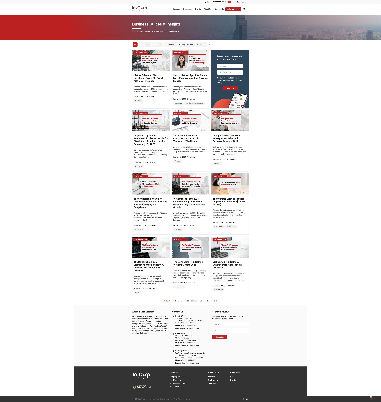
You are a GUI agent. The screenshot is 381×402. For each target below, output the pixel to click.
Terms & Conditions (184, 399)
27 (208, 301)
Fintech (137, 292)
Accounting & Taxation (178, 383)
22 (188, 301)
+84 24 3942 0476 (188, 343)
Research (178, 161)
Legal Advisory (175, 380)
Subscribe (230, 88)
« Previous (167, 301)
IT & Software (179, 287)
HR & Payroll (174, 387)
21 (182, 301)
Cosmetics (201, 44)
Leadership (178, 103)
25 (201, 301)
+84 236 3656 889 (188, 360)
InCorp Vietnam (142, 9)
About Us (211, 377)
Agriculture (157, 44)
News (232, 377)
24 (196, 301)
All (135, 44)
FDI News (138, 101)
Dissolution (138, 166)
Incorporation (218, 226)
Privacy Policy (173, 399)
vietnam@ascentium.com (189, 328)
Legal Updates (231, 226)
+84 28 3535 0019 (188, 325)
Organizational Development (194, 103)
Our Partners (213, 380)
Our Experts (212, 383)
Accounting (144, 44)
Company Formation (177, 377)
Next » (215, 301)
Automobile (170, 44)
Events (233, 380)
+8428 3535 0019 (219, 2)
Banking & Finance (186, 44)
